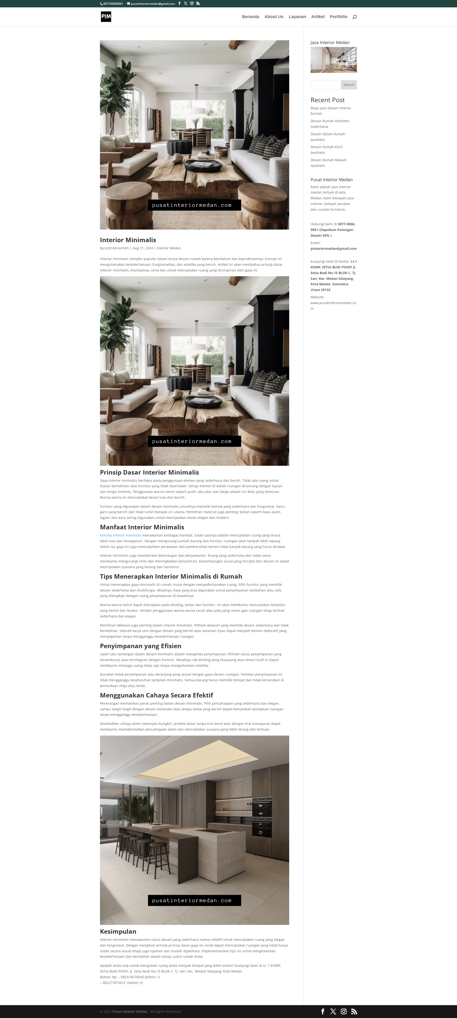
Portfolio (339, 17)
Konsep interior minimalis (120, 535)
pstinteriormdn (117, 248)
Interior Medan (169, 248)
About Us (273, 17)
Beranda (250, 17)
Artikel (318, 17)
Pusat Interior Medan (129, 1011)
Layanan (297, 17)
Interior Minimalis (128, 240)
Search (348, 84)
